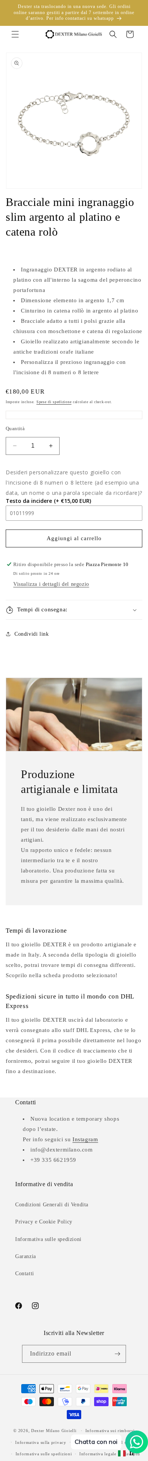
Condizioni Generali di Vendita (51, 1204)
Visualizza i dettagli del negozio (51, 584)
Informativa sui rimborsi (110, 1430)
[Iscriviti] (117, 1354)
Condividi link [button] (31, 634)
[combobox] (126, 1453)
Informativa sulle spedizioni (48, 1239)
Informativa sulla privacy (40, 1442)
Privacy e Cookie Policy (43, 1222)
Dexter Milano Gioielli (53, 1430)
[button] (15, 34)
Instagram (85, 1139)
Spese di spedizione (53, 402)
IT (132, 1453)
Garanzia (25, 1256)
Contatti (24, 1273)
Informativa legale (98, 1453)
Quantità (15, 428)
